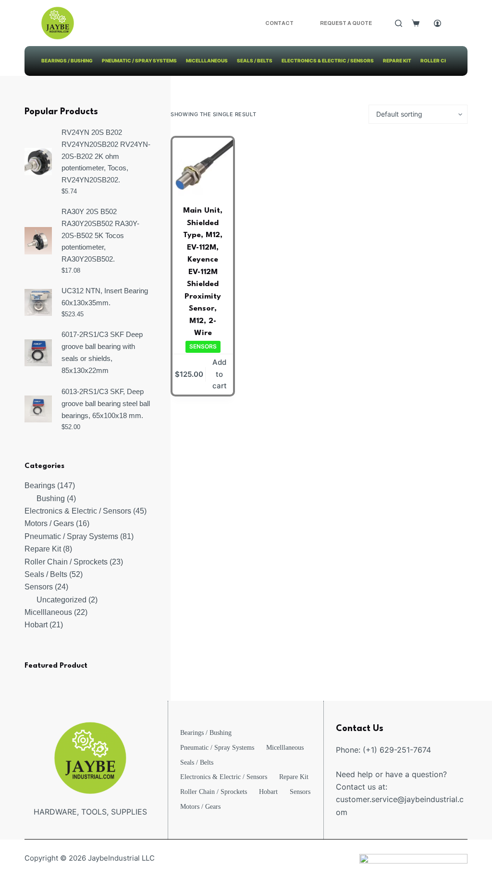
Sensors (203, 346)
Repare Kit (397, 60)
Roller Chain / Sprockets (213, 791)
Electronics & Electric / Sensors (328, 60)
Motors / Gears (200, 806)
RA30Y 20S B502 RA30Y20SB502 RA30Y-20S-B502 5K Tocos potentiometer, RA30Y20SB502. (100, 235)
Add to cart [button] (219, 374)
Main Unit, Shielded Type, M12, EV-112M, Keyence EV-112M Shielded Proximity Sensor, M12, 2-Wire (202, 272)
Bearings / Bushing (67, 60)
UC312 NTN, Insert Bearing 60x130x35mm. (105, 297)
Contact (279, 23)
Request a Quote (346, 23)
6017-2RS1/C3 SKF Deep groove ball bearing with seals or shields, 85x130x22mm (102, 352)
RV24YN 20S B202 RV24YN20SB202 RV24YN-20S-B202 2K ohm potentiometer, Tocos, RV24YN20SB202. (106, 156)
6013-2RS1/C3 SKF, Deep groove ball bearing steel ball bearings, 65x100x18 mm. (106, 403)
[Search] (398, 23)
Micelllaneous (207, 60)
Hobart (268, 791)
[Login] (437, 23)
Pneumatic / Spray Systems (139, 60)
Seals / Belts (254, 60)
